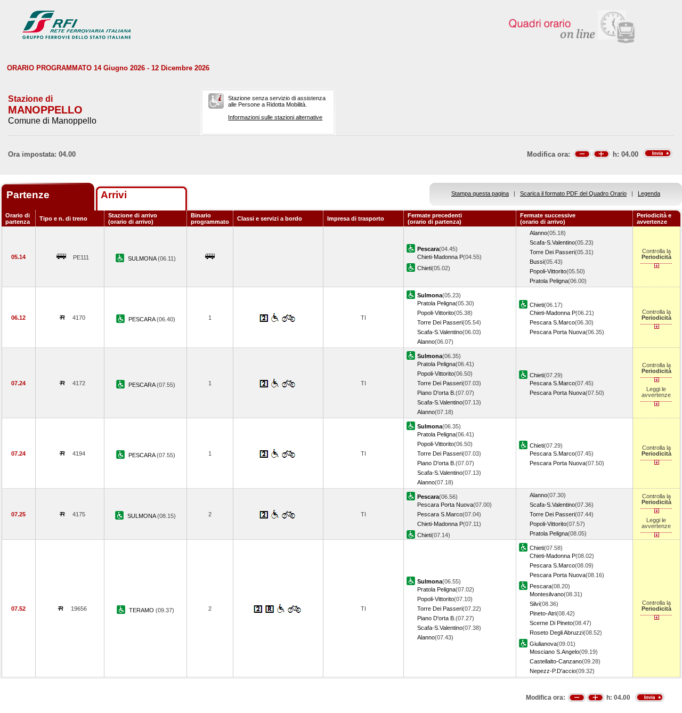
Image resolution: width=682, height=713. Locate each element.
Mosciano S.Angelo (554, 652)
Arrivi (114, 194)
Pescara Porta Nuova (558, 332)
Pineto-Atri (543, 613)
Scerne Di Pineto (551, 623)
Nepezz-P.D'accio (553, 671)
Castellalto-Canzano (556, 661)
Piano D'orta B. (436, 393)
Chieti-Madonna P (440, 257)
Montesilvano (547, 594)
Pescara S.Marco (552, 322)
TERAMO (142, 610)
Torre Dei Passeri (552, 252)
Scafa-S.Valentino (552, 242)
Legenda (649, 193)
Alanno (538, 233)
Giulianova (543, 644)
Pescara (540, 586)
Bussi (537, 261)
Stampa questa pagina (480, 193)
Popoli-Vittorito (548, 271)
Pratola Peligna (549, 281)
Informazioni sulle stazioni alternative (275, 117)
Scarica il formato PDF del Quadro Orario (573, 193)
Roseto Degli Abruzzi (556, 632)
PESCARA (142, 319)
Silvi (535, 604)
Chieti (424, 268)
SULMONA (143, 258)
